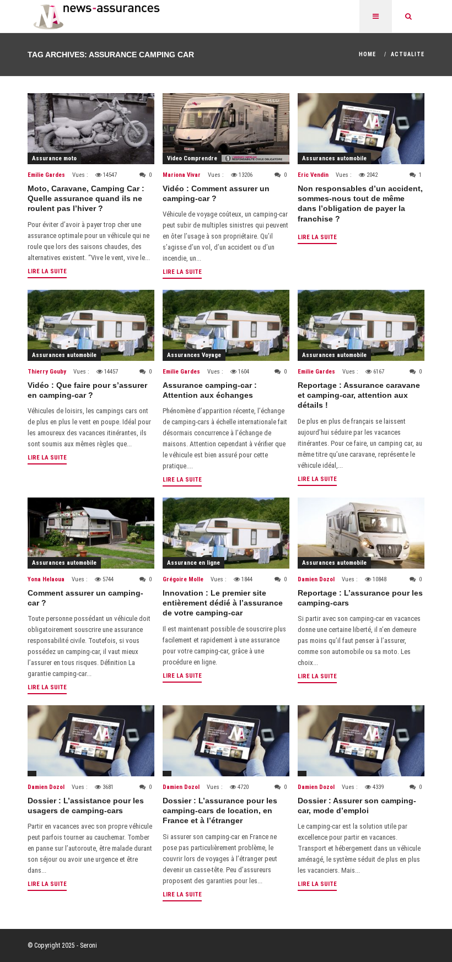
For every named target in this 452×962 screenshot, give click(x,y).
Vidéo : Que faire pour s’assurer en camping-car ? (87, 390)
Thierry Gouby (47, 371)
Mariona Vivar (182, 175)
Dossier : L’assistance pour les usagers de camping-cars (86, 805)
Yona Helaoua (46, 579)
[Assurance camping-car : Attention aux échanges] (226, 325)
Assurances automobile (334, 158)
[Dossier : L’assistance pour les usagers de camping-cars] (91, 740)
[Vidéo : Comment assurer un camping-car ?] (226, 128)
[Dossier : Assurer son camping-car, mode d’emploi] (361, 740)
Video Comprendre (192, 158)
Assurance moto (54, 158)
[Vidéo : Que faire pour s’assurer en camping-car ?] (91, 325)
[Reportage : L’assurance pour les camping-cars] (361, 533)
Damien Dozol (316, 579)
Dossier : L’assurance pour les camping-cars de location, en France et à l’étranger (220, 810)
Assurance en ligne (193, 562)
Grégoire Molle (183, 579)
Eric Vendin (313, 175)
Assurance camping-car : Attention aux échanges (210, 390)
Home (367, 54)
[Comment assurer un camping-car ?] (91, 533)
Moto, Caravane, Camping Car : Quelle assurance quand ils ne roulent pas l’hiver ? (86, 198)
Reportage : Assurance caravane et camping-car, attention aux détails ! (359, 395)
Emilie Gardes (46, 175)
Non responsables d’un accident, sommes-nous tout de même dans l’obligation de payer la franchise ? (360, 203)
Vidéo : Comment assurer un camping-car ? (216, 193)
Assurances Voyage (194, 355)
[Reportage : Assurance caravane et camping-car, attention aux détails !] (361, 325)
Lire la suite (47, 271)
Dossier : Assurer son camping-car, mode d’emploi (357, 805)
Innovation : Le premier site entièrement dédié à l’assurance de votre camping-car (223, 602)
